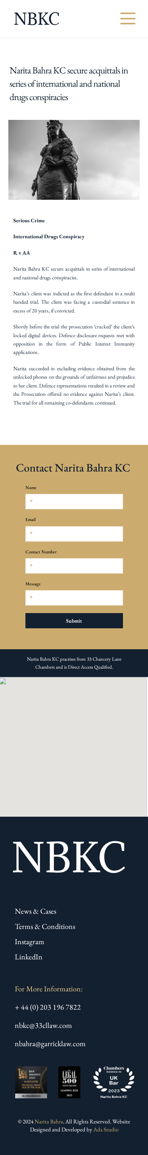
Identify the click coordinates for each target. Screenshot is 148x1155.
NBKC (37, 18)
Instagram (29, 941)
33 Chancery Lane (104, 659)
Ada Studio (105, 1129)
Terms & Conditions (45, 926)
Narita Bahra (49, 1121)
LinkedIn (29, 957)
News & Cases (35, 911)
